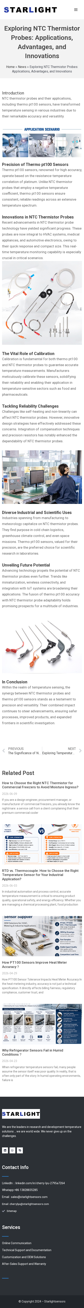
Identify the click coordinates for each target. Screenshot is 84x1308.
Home (10, 67)
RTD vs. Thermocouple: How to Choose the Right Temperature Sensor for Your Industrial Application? (40, 875)
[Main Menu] (76, 10)
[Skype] (20, 1150)
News (22, 67)
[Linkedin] (5, 1150)
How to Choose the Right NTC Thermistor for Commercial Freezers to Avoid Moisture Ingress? (40, 785)
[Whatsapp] (12, 1150)
